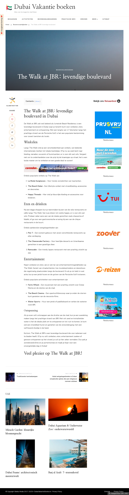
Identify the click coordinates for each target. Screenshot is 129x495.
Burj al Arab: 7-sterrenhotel (63, 472)
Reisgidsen (12, 19)
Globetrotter (12, 106)
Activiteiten (27, 19)
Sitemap (105, 19)
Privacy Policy (57, 491)
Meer (94, 19)
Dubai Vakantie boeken (44, 7)
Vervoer (83, 19)
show (37, 101)
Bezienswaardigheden (47, 19)
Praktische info (68, 19)
